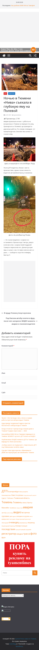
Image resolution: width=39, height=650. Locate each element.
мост (7, 519)
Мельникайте (23, 492)
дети (11, 516)
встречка (26, 512)
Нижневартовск (6, 495)
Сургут (4, 498)
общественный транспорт (23, 519)
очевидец (14, 522)
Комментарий (8, 346)
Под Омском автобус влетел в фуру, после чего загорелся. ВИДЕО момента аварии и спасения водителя (19, 321)
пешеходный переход (8, 526)
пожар (18, 526)
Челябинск (13, 508)
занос (31, 516)
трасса (26, 533)
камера (4, 519)
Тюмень (7, 502)
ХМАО (24, 503)
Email (4, 383)
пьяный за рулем (25, 529)
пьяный (18, 529)
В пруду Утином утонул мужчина (17, 313)
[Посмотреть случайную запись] (35, 55)
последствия (8, 529)
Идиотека (11, 93)
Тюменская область (22, 498)
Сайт (3, 392)
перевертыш (23, 523)
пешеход (31, 523)
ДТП (5, 93)
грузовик (5, 516)
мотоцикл (12, 519)
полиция (24, 526)
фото (33, 533)
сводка (19, 534)
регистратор (9, 533)
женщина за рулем (22, 516)
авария (28, 507)
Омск (13, 495)
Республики (19, 495)
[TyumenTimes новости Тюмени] (4, 55)
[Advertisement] (19, 281)
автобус (4, 513)
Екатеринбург (13, 491)
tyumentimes (17, 115)
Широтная (19, 508)
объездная (5, 523)
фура (3, 537)
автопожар (10, 513)
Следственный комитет (30, 495)
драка (14, 516)
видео (17, 512)
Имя (3, 373)
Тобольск (10, 498)
